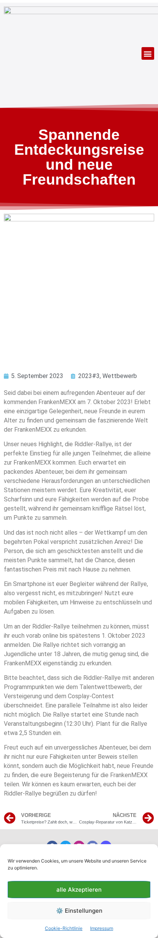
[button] (148, 53)
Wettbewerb (119, 376)
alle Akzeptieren (79, 889)
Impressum (101, 928)
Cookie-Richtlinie (63, 928)
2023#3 (89, 376)
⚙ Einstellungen (79, 910)
